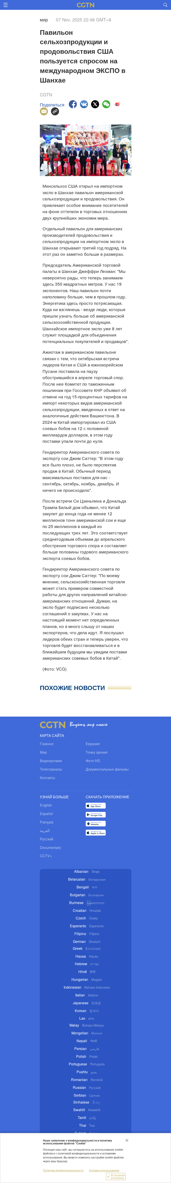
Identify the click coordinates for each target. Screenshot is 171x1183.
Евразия (93, 743)
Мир (43, 752)
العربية (45, 830)
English (46, 805)
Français (46, 822)
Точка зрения (97, 752)
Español (46, 813)
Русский (46, 839)
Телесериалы (51, 769)
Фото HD (93, 760)
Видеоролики (51, 760)
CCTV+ (46, 855)
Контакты (47, 777)
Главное (47, 743)
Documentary (50, 847)
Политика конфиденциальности (63, 1170)
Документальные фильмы (107, 769)
